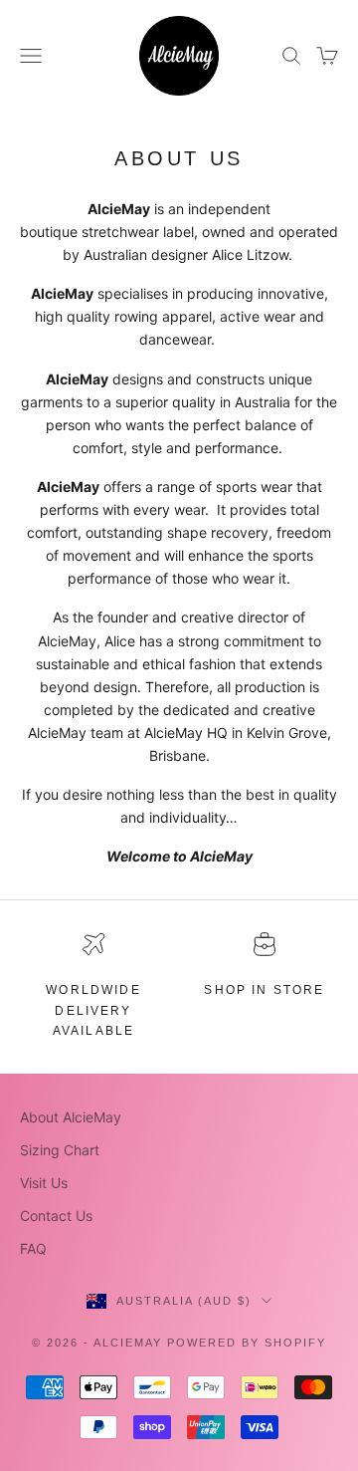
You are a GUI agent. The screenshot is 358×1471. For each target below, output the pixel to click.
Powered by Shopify (246, 1342)
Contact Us (56, 1215)
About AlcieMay (70, 1116)
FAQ (33, 1248)
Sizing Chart (59, 1149)
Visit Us (44, 1182)
